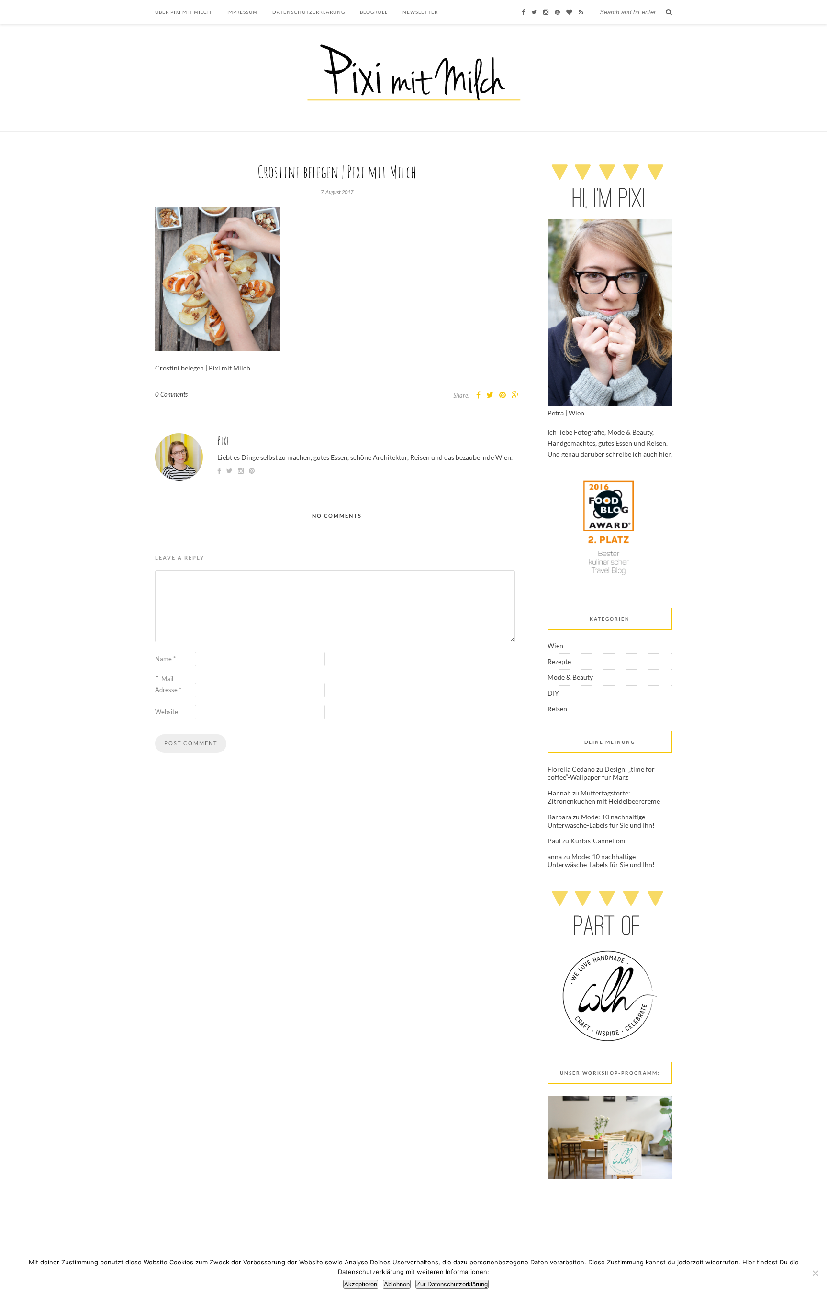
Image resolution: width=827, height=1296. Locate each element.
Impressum (241, 12)
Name (165, 659)
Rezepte (559, 661)
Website (166, 712)
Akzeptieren (360, 1284)
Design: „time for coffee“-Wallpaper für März (601, 773)
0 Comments (171, 394)
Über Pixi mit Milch (183, 12)
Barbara (559, 817)
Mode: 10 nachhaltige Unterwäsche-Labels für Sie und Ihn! (601, 821)
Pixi (223, 440)
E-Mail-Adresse (168, 684)
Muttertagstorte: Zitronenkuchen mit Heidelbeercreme (604, 797)
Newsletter (420, 12)
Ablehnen (397, 1284)
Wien (555, 646)
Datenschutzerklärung (308, 12)
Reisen (557, 709)
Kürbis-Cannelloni (598, 841)
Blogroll (374, 12)
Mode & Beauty (570, 677)
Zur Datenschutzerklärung (452, 1284)
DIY (553, 693)
